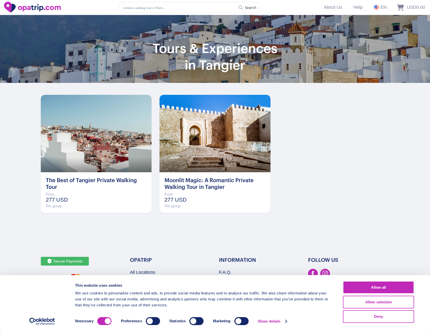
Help (358, 7)
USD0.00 (416, 7)
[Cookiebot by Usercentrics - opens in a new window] (42, 321)
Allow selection (378, 302)
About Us (333, 7)
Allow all (378, 287)
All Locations (142, 272)
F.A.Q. (225, 272)
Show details (269, 321)
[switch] (153, 321)
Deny (378, 316)
